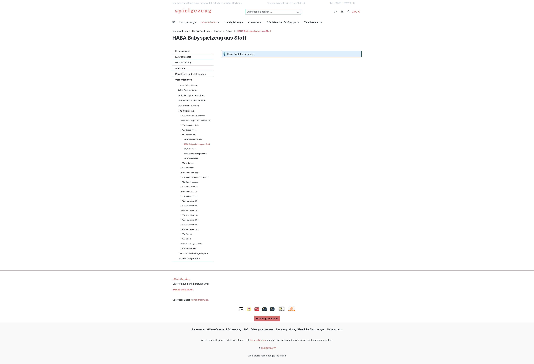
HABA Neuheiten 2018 (190, 229)
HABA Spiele (186, 239)
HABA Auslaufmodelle (190, 125)
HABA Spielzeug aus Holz (191, 244)
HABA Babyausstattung (193, 139)
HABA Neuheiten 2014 (190, 210)
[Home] (175, 22)
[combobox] (270, 11)
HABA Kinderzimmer (189, 191)
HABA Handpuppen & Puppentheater (196, 120)
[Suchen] (297, 11)
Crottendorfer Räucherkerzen (191, 100)
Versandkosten (258, 340)
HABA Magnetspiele (189, 196)
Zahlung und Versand (262, 329)
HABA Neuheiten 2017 (190, 225)
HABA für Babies (188, 135)
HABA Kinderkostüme (189, 182)
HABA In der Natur (188, 163)
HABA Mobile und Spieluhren (195, 154)
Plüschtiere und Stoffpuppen (190, 74)
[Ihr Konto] (342, 11)
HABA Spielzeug (186, 111)
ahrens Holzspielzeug (188, 85)
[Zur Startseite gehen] (193, 11)
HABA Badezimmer (188, 130)
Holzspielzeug (182, 51)
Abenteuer (180, 68)
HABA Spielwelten (191, 158)
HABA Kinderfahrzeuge (190, 172)
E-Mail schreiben (182, 289)
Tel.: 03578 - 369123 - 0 (342, 3)
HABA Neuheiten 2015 (189, 215)
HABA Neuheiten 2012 (189, 206)
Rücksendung (233, 329)
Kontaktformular (199, 299)
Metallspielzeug (183, 62)
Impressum (198, 329)
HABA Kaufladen (187, 168)
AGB (245, 329)
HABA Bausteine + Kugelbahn (193, 116)
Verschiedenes (183, 79)
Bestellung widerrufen (267, 318)
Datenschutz (334, 329)
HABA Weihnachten (188, 248)
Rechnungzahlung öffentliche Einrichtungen (300, 329)
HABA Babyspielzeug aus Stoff (197, 144)
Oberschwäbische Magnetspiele (193, 253)
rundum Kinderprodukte (189, 258)
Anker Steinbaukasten (188, 90)
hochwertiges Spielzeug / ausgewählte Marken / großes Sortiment (207, 3)
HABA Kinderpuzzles (189, 187)
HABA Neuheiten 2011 (189, 201)
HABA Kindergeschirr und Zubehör (195, 177)
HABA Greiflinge (190, 149)
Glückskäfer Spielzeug (188, 105)
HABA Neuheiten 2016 (189, 220)
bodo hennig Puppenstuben (191, 95)
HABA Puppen (186, 234)
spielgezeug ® (268, 347)
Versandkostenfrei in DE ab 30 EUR (286, 3)
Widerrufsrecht (215, 329)
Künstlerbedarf (183, 56)
